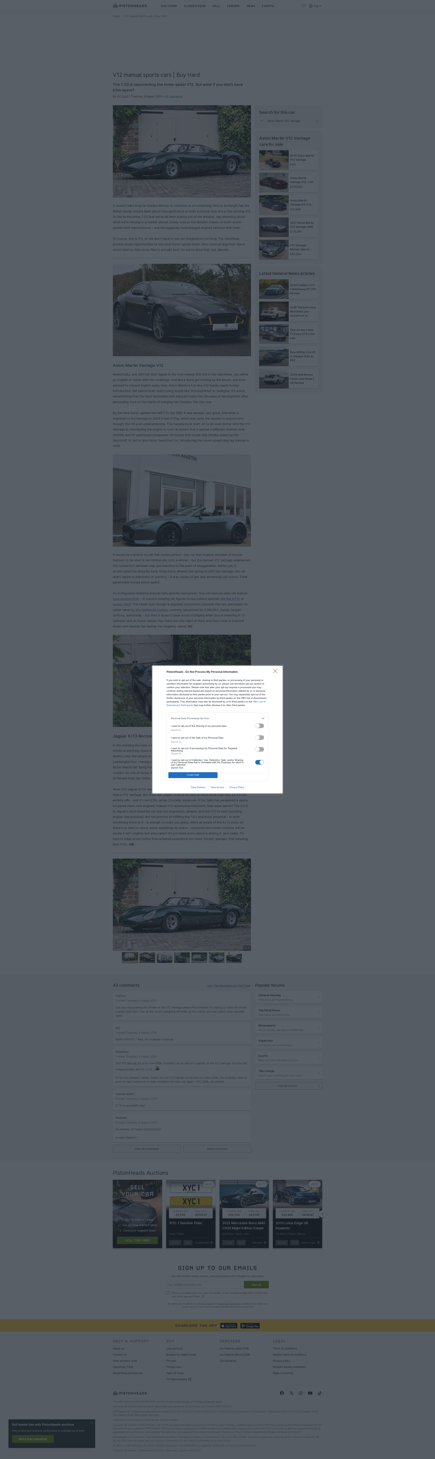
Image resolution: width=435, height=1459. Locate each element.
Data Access (217, 787)
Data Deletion (198, 787)
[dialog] (217, 729)
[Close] (276, 672)
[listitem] (217, 718)
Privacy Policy (236, 787)
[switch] (259, 726)
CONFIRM (193, 775)
